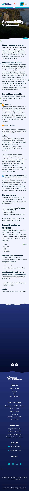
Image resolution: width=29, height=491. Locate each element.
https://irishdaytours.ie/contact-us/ (14, 214)
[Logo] (7, 3)
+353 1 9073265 (11, 210)
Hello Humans (22, 488)
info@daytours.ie (20, 208)
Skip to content (6, 1)
